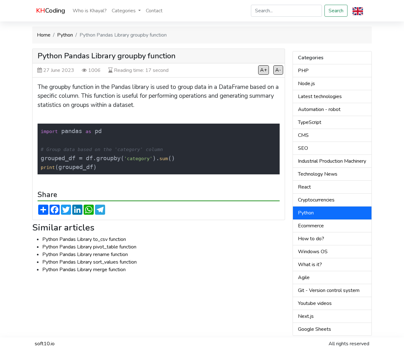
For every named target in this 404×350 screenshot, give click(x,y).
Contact (154, 10)
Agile (304, 277)
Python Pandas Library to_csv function (84, 239)
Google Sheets (314, 329)
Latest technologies (320, 96)
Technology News (317, 174)
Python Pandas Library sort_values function (89, 262)
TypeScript (309, 122)
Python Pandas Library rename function (85, 254)
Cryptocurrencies (316, 199)
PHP (303, 70)
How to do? (311, 238)
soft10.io (45, 343)
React (304, 187)
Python (65, 35)
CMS (303, 135)
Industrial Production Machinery (332, 161)
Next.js (306, 316)
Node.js (306, 83)
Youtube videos (315, 303)
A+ (263, 70)
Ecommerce (311, 225)
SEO (303, 148)
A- (278, 70)
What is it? (310, 264)
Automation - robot (319, 109)
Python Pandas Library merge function (84, 269)
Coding (50, 10)
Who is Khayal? (90, 10)
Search (336, 10)
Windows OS (313, 251)
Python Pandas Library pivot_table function (89, 246)
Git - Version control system (328, 290)
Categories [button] (124, 10)
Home (43, 35)
